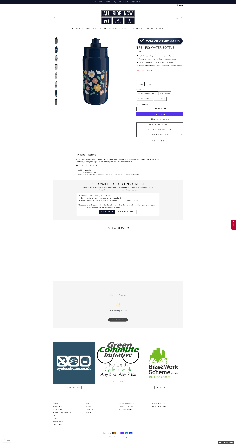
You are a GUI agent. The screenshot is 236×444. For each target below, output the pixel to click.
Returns (88, 406)
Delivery (88, 403)
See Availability (144, 104)
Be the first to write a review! (118, 320)
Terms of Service (58, 421)
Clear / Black (160, 99)
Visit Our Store (126, 212)
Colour (140, 90)
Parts (125, 28)
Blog (54, 415)
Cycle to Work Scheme (126, 403)
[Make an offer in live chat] (159, 41)
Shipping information (159, 130)
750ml (149, 84)
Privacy (88, 412)
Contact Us (107, 212)
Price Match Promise (160, 125)
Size (138, 80)
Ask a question (160, 134)
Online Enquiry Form (159, 406)
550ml (140, 84)
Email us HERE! (227, 442)
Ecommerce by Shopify (120, 437)
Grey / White (165, 93)
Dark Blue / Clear (145, 99)
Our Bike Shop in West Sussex (62, 412)
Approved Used (155, 28)
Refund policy (57, 425)
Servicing (138, 28)
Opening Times (57, 406)
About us (55, 403)
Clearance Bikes (81, 28)
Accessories (111, 28)
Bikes (96, 28)
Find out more (73, 387)
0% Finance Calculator (126, 406)
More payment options (160, 119)
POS (110, 437)
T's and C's (89, 409)
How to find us (57, 409)
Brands (55, 418)
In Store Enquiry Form (159, 403)
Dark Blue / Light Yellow (147, 93)
